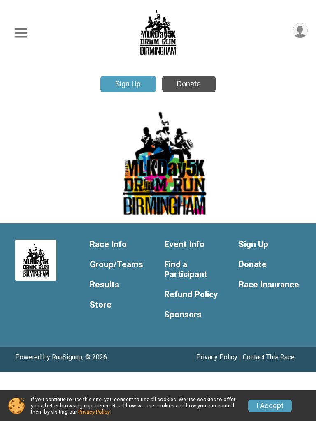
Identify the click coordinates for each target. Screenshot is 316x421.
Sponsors (183, 314)
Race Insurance (269, 284)
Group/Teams (116, 264)
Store (101, 305)
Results (104, 284)
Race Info (108, 244)
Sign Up (128, 83)
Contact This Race (269, 357)
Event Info (184, 244)
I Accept (269, 406)
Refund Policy (191, 294)
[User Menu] (300, 30)
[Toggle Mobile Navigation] (20, 33)
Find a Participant (185, 269)
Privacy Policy (216, 357)
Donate (189, 83)
